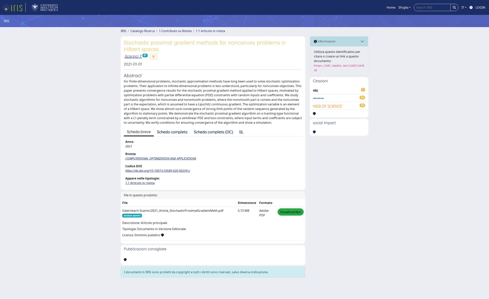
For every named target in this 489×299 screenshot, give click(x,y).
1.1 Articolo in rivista (210, 31)
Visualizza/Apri (290, 212)
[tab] (241, 132)
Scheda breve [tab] (139, 131)
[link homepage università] (45, 7)
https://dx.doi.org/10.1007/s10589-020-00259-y (157, 171)
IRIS (123, 31)
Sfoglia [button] (403, 7)
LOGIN (480, 7)
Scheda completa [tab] (172, 131)
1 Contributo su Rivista (175, 31)
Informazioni (326, 41)
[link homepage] (14, 7)
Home (391, 7)
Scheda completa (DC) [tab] (213, 131)
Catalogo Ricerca (142, 31)
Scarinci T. (133, 56)
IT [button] (462, 7)
